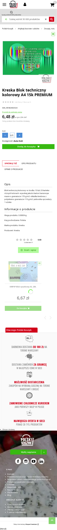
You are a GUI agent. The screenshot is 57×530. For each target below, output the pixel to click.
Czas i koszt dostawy (16, 504)
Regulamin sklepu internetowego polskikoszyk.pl (29, 479)
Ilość (4, 131)
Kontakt (10, 474)
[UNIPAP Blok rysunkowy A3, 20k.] (23, 271)
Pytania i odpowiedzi (16, 512)
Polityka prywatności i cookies (20, 482)
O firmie (10, 484)
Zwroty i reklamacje (16, 509)
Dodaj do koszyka (26, 146)
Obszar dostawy (8, 429)
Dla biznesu (12, 492)
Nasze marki (12, 489)
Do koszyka (22, 308)
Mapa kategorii (14, 487)
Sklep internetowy (25, 524)
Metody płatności (14, 507)
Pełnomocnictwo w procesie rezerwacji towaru (27, 476)
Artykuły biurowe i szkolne (28, 28)
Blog (9, 495)
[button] (4, 4)
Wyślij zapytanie (33, 452)
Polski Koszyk (7, 28)
